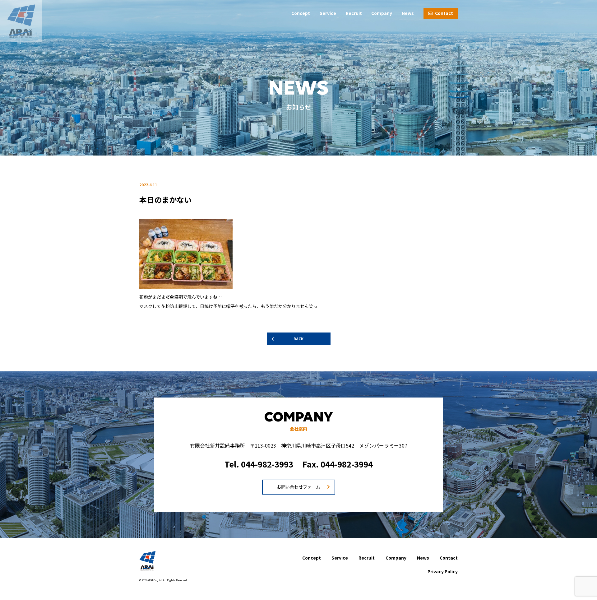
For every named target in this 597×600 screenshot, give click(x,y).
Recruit (354, 13)
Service (328, 13)
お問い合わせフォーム (298, 487)
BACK (298, 338)
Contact (443, 13)
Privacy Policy (443, 571)
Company (381, 13)
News (408, 13)
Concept (300, 13)
